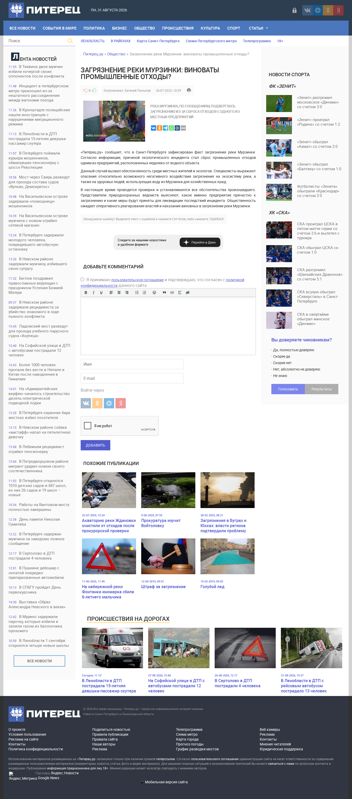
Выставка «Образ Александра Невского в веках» (37, 604)
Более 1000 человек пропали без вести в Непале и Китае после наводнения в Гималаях (36, 371)
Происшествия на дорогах (128, 618)
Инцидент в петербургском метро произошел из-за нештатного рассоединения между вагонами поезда (39, 92)
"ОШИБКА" (216, 219)
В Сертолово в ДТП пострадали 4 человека (32, 556)
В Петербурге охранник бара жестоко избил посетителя (39, 415)
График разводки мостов (197, 748)
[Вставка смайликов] (154, 292)
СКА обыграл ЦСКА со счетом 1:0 (317, 250)
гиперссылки (165, 759)
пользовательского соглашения (215, 759)
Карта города (187, 739)
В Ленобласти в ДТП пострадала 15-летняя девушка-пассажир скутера (37, 138)
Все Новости (23, 28)
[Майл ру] (318, 10)
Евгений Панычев (138, 90)
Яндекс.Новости (65, 772)
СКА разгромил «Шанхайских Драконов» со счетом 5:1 (319, 274)
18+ (280, 40)
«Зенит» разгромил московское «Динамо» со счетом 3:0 (318, 102)
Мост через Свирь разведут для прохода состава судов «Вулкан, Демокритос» (39, 181)
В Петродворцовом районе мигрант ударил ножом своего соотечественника (39, 466)
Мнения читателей (275, 744)
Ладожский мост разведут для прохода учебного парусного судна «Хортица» (39, 330)
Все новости (39, 660)
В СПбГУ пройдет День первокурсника (35, 590)
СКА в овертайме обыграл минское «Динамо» (313, 319)
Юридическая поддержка (281, 748)
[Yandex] (338, 10)
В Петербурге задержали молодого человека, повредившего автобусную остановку (36, 242)
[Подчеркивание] (101, 292)
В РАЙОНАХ (121, 40)
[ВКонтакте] (307, 10)
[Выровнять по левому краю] (111, 292)
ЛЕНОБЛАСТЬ (93, 40)
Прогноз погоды (190, 744)
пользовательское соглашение (137, 279)
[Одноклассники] (328, 10)
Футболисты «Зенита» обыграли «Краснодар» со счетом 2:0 (318, 191)
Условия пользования (27, 734)
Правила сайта (105, 739)
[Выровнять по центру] (119, 292)
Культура (210, 28)
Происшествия (178, 28)
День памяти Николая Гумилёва (34, 522)
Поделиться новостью (111, 729)
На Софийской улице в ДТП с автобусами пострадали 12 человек (39, 350)
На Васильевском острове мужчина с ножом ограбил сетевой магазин (38, 220)
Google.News (48, 777)
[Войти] (294, 10)
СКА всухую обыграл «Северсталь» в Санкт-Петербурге (317, 296)
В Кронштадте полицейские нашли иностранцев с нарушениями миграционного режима (39, 116)
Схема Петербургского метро (211, 40)
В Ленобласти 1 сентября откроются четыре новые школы (39, 643)
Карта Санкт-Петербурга (158, 40)
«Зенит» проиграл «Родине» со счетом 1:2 (318, 122)
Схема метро (187, 734)
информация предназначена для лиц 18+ (77, 768)
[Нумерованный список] (144, 292)
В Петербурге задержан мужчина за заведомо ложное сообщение (36, 538)
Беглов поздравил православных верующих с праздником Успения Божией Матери (36, 285)
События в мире (59, 28)
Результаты (322, 388)
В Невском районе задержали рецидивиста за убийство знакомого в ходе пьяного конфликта (34, 309)
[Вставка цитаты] (164, 292)
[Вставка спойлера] (180, 292)
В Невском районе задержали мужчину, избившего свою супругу (38, 263)
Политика (94, 28)
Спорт (233, 28)
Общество (144, 28)
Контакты (17, 744)
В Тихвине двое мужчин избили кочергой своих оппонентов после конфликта (36, 71)
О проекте (17, 729)
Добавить (95, 445)
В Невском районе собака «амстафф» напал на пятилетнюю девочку (39, 432)
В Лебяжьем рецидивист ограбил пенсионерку (36, 449)
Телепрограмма (257, 40)
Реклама (99, 748)
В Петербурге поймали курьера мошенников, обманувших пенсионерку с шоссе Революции (34, 160)
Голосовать (288, 388)
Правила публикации (110, 734)
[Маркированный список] (137, 292)
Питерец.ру (93, 53)
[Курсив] (93, 292)
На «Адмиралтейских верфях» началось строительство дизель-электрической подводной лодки (39, 395)
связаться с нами (281, 763)
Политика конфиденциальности (36, 748)
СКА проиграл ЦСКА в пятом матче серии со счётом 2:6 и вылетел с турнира (318, 230)
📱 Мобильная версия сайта (164, 781)
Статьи (256, 28)
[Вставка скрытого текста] (187, 292)
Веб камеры (270, 729)
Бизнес (119, 28)
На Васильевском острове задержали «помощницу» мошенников (38, 201)
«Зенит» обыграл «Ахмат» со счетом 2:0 (317, 144)
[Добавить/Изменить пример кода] (172, 292)
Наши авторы (103, 744)
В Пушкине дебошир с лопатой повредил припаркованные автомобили (36, 572)
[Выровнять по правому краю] (127, 292)
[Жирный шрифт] (86, 292)
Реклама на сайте (23, 739)
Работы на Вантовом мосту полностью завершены (39, 507)
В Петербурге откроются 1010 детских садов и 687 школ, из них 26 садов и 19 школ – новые (37, 487)
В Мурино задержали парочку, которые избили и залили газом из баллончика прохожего (35, 623)
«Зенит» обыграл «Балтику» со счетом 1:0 (319, 166)
